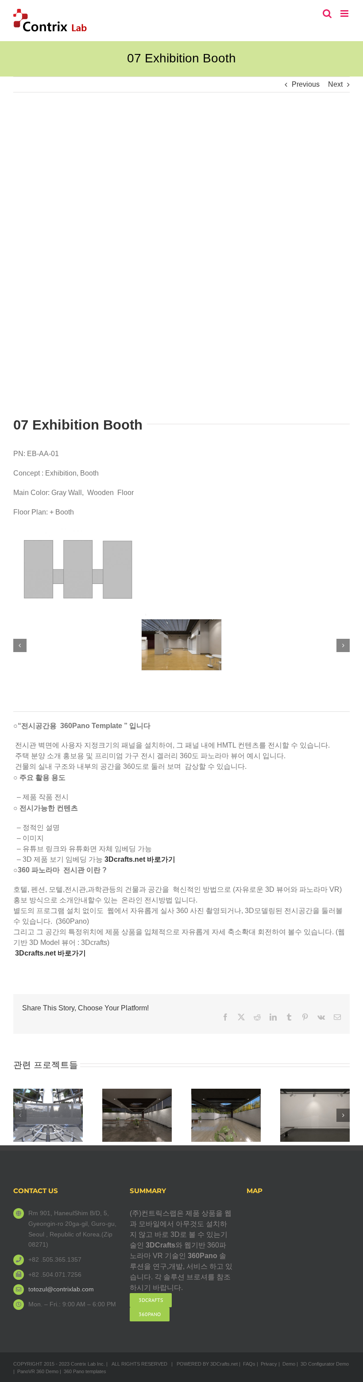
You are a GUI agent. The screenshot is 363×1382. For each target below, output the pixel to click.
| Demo (286, 1364)
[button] (20, 645)
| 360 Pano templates (83, 1371)
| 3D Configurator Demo (323, 1364)
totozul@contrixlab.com (61, 1289)
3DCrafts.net (224, 1364)
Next (335, 84)
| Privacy (267, 1364)
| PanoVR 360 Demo (35, 1371)
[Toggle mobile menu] (345, 13)
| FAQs (247, 1364)
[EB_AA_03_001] (181, 623)
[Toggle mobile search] (327, 13)
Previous (306, 84)
